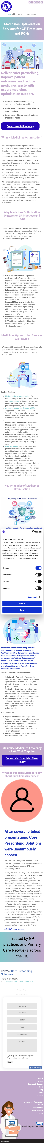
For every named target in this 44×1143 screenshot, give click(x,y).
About (40, 1081)
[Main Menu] (38, 8)
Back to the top (36, 1068)
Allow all (22, 604)
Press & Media (37, 1110)
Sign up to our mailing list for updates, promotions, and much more (21, 1057)
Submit (10, 1062)
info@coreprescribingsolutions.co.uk (20, 981)
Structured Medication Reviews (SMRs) (20, 408)
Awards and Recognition (33, 1102)
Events (40, 1113)
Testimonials (38, 1107)
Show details (32, 597)
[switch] (38, 574)
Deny (22, 610)
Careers (40, 1105)
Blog (41, 1089)
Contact (40, 1095)
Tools (41, 1087)
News (41, 1092)
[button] (30, 2)
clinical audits (14, 401)
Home (9, 14)
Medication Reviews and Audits (17, 396)
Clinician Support (11, 446)
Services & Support (35, 1084)
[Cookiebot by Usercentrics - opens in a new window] (32, 531)
